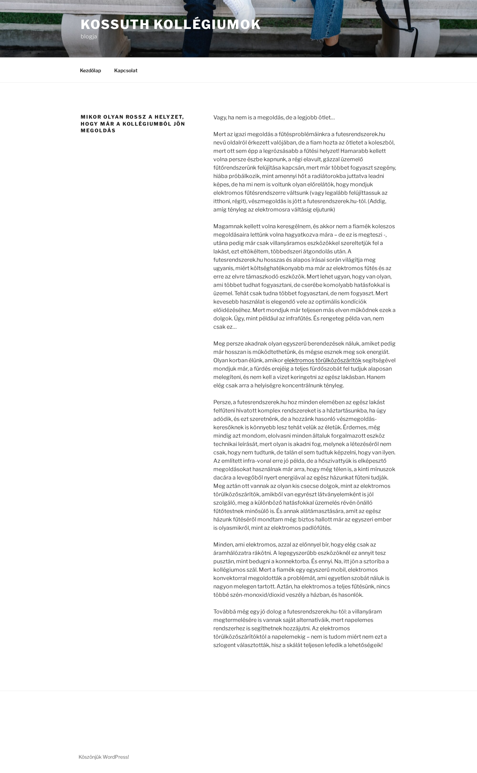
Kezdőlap (90, 70)
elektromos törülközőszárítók (322, 360)
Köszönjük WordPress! (104, 757)
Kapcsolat (126, 70)
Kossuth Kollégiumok (171, 24)
